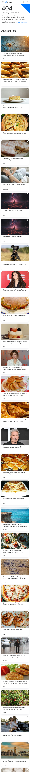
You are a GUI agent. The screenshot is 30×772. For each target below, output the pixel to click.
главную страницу (21, 22)
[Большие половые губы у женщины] (15, 179)
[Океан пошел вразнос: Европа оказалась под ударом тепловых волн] (15, 519)
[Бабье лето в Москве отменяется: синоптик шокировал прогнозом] (15, 650)
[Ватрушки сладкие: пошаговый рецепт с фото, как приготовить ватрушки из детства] (15, 623)
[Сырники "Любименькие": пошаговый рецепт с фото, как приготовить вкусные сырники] (15, 388)
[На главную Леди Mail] (9, 2)
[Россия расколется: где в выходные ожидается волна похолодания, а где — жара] (15, 257)
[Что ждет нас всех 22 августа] (15, 205)
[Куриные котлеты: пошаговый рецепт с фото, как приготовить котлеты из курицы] (15, 676)
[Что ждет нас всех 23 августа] (15, 231)
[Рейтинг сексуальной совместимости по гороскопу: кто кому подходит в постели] (15, 728)
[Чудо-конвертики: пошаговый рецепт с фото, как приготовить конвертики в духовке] (15, 74)
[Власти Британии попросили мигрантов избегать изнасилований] (15, 754)
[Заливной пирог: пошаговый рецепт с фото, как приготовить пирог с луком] (15, 309)
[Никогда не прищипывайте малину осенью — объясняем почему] (15, 702)
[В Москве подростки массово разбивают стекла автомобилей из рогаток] (15, 48)
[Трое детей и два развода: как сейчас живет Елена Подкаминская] (15, 362)
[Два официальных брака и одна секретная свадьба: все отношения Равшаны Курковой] (15, 283)
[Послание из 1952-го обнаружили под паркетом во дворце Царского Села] (15, 571)
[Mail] (6, 2)
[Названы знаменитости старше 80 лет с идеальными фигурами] (15, 440)
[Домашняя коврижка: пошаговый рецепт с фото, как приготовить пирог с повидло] (15, 493)
